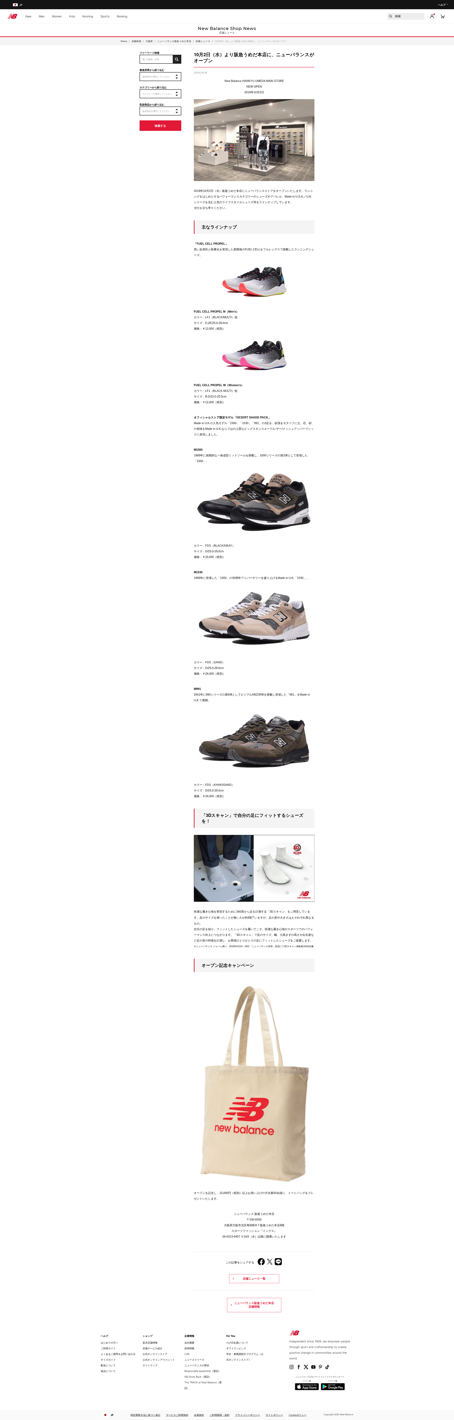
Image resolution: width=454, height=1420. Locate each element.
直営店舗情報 (150, 1342)
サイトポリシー (274, 1414)
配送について (108, 1365)
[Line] (278, 1263)
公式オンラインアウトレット (159, 1359)
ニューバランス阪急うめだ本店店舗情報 (254, 1305)
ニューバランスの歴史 (196, 1365)
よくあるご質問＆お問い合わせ (118, 1353)
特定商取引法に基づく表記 (145, 1414)
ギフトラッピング (236, 1348)
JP (112, 1414)
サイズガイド (108, 1359)
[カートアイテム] (442, 16)
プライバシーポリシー (247, 1414)
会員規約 (199, 1414)
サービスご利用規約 (177, 1414)
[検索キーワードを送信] (391, 16)
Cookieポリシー (297, 1414)
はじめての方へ (109, 1342)
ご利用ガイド (108, 1348)
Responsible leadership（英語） (202, 1370)
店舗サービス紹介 (152, 1348)
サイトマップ (150, 1365)
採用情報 (189, 1348)
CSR (186, 1353)
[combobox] (405, 16)
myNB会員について (237, 1342)
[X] (269, 1263)
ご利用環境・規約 (219, 1414)
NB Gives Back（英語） (197, 1376)
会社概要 (189, 1342)
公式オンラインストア (155, 1353)
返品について (108, 1370)
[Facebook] (261, 1263)
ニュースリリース (194, 1359)
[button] (432, 16)
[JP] (15, 4)
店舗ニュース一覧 (254, 1278)
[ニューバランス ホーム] (13, 16)
